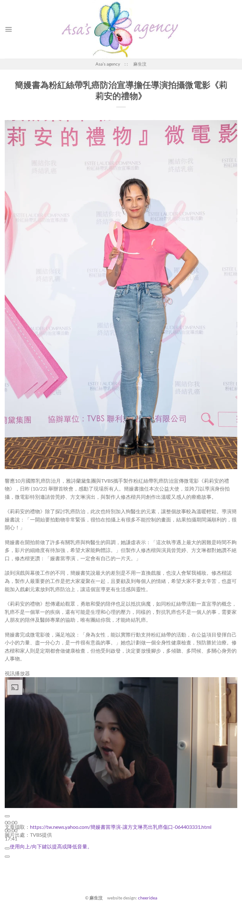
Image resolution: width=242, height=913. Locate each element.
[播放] (7, 816)
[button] (8, 29)
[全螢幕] (7, 857)
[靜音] (7, 848)
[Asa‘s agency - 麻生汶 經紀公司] (121, 29)
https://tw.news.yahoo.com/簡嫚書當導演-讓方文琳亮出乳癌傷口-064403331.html (120, 827)
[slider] (51, 846)
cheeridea (147, 897)
